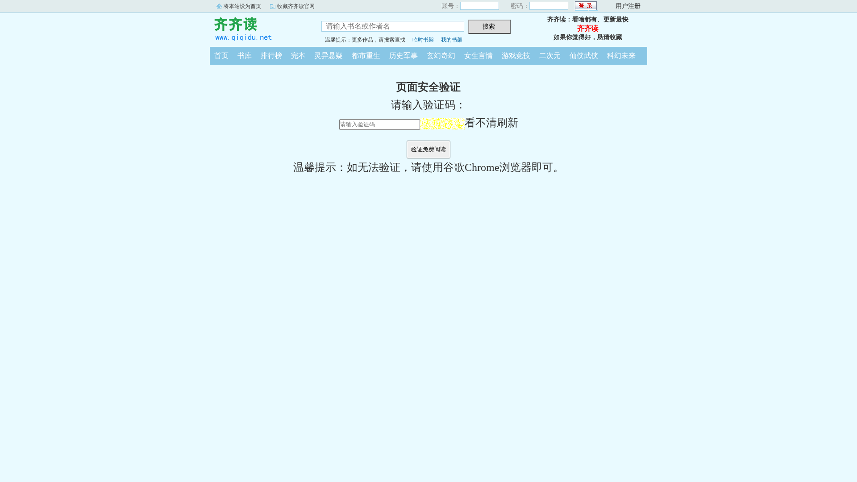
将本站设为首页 (242, 6)
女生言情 (478, 55)
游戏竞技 (516, 55)
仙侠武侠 (584, 55)
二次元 (550, 55)
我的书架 (451, 40)
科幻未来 (621, 55)
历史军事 (403, 55)
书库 (244, 55)
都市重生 (366, 55)
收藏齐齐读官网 (296, 6)
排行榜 (271, 55)
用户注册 (628, 6)
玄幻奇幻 (441, 55)
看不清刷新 (491, 123)
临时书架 (423, 40)
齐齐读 (259, 28)
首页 (221, 55)
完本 (298, 55)
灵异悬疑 (328, 55)
